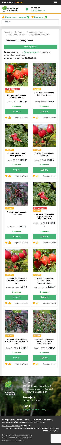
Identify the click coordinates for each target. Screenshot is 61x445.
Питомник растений (11, 426)
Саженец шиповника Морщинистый (16, 155)
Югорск (18, 2)
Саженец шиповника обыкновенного (16, 96)
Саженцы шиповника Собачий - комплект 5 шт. (17, 281)
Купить (17, 111)
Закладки (40, 17)
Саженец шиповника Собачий (44, 155)
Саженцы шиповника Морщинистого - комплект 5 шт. (44, 217)
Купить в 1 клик (21, 117)
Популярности (17, 55)
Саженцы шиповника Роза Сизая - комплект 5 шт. (16, 342)
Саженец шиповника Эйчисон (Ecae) (44, 94)
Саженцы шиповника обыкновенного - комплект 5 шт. (44, 281)
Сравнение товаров (16, 17)
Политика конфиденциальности (17, 435)
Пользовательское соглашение (16, 438)
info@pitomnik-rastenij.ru (36, 410)
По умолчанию (30, 52)
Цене (6, 55)
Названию (45, 52)
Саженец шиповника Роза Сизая (16, 213)
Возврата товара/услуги (13, 440)
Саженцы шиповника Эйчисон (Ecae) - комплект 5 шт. (44, 342)
